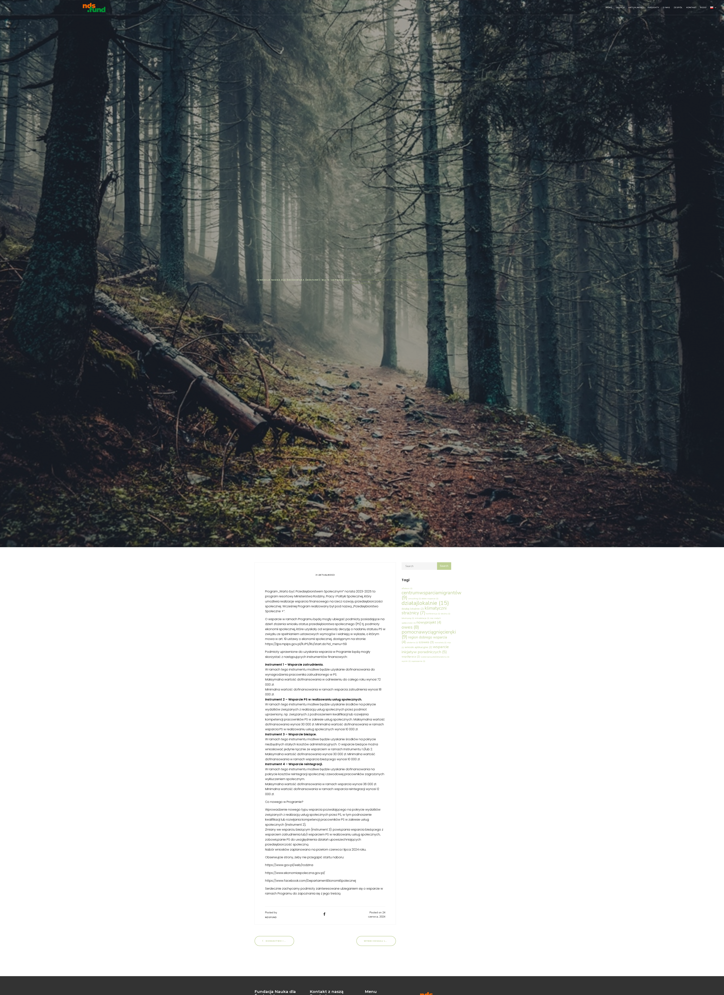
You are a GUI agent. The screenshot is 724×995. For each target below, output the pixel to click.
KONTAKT (691, 7)
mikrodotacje (422, 618)
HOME (609, 7)
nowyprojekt (428, 622)
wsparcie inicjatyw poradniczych (425, 649)
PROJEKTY (653, 7)
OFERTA (620, 7)
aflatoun (407, 588)
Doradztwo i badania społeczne (279, 940)
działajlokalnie (425, 603)
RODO (703, 7)
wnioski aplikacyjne (418, 647)
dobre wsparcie (430, 598)
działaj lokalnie (413, 609)
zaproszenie (418, 661)
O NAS (666, 7)
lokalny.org (408, 618)
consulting (414, 598)
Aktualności (326, 575)
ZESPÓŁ (678, 7)
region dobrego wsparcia (424, 639)
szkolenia (412, 642)
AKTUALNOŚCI (636, 7)
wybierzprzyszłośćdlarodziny (435, 656)
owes (410, 627)
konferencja (433, 613)
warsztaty (440, 642)
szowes (426, 642)
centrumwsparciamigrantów (431, 595)
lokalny (445, 613)
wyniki (406, 661)
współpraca (411, 656)
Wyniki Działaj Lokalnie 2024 (380, 940)
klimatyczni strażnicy (424, 610)
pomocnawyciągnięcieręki (429, 634)
